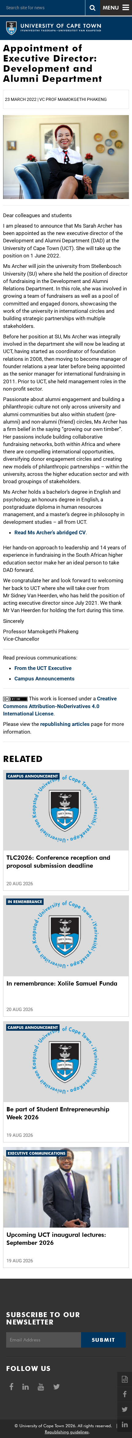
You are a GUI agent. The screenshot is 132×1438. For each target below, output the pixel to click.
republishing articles (65, 724)
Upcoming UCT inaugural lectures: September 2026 (56, 1238)
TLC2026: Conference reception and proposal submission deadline (58, 861)
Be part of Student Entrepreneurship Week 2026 (57, 1113)
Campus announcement (33, 776)
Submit (103, 1340)
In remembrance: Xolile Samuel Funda (61, 983)
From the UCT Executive (43, 668)
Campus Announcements (44, 678)
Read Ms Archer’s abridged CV (50, 532)
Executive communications (36, 1153)
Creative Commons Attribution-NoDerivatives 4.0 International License (60, 706)
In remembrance (25, 901)
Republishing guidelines (67, 1431)
